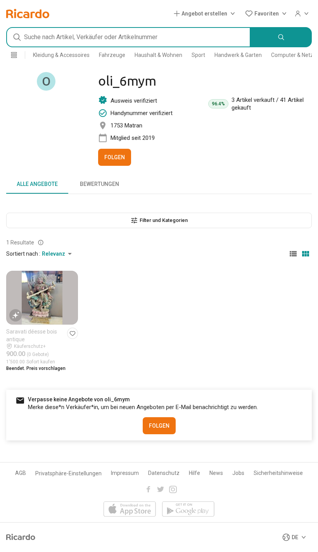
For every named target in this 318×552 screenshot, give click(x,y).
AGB (20, 473)
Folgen (114, 157)
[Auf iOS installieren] (130, 509)
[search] (281, 37)
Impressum (125, 473)
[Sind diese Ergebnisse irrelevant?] (41, 242)
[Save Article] (72, 333)
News (216, 473)
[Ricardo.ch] (27, 13)
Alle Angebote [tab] (37, 184)
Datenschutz (164, 473)
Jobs (238, 473)
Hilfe (194, 473)
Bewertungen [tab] (99, 184)
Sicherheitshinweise (278, 473)
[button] (206, 13)
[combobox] (128, 37)
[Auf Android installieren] (188, 509)
